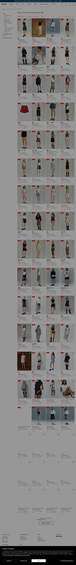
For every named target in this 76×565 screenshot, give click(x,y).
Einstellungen (23, 560)
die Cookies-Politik (9, 555)
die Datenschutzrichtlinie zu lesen (22, 555)
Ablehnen (9, 560)
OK (38, 560)
